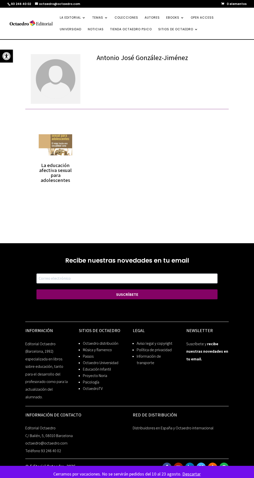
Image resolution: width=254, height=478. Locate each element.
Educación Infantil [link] (97, 369)
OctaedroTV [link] (93, 388)
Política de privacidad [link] (154, 349)
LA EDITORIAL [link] (70, 18)
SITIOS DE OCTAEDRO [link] (175, 29)
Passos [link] (88, 356)
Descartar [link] (191, 474)
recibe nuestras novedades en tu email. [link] (207, 351)
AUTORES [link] (152, 18)
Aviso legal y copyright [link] (154, 343)
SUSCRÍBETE (127, 294)
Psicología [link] (91, 382)
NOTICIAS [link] (96, 29)
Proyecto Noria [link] (95, 375)
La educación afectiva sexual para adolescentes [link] (55, 172)
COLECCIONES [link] (126, 18)
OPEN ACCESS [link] (202, 18)
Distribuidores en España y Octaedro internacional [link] (173, 428)
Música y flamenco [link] (97, 349)
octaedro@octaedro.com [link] (46, 443)
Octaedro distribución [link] (100, 343)
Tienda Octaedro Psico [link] (131, 29)
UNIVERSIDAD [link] (70, 29)
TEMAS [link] (97, 18)
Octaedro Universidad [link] (100, 362)
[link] (6, 56)
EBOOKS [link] (172, 18)
